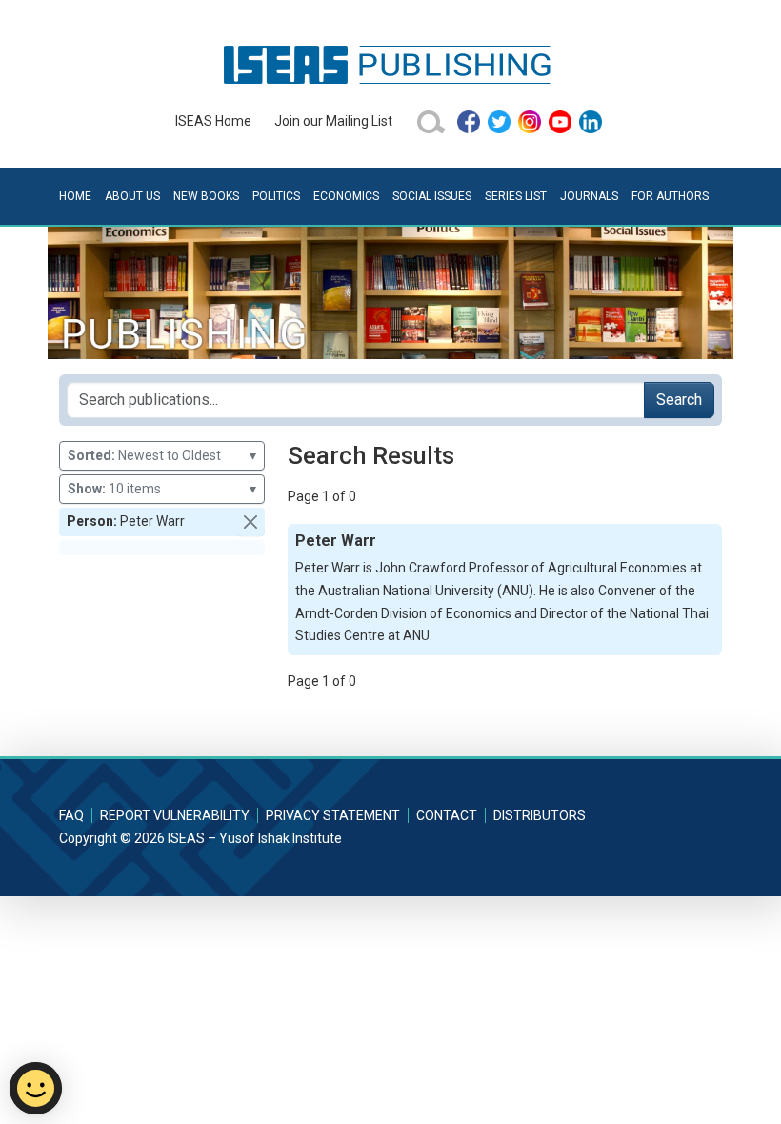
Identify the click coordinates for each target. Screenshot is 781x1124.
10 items (162, 488)
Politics (276, 196)
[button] (250, 522)
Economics (346, 196)
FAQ (71, 815)
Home (75, 196)
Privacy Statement (333, 815)
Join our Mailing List (333, 121)
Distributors (539, 815)
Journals (589, 196)
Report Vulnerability (175, 815)
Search (679, 400)
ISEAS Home (213, 121)
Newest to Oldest (162, 455)
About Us (132, 196)
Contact (446, 815)
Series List (516, 196)
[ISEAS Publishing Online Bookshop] (390, 63)
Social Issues (431, 196)
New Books (206, 196)
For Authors (670, 196)
